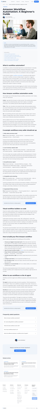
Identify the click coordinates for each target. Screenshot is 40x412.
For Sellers (12, 390)
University (19, 388)
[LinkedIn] (36, 408)
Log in (32, 1)
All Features (5, 391)
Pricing (23, 1)
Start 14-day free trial (30, 203)
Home (4, 4)
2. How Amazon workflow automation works (11, 55)
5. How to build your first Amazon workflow (11, 59)
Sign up (36, 1)
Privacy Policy (27, 390)
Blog (7, 4)
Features (18, 1)
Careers (26, 388)
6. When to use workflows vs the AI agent (11, 60)
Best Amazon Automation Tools (19, 401)
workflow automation (18, 75)
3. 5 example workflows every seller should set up (12, 56)
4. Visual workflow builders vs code (10, 57)
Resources (27, 1)
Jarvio (22, 250)
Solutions (12, 1)
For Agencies (12, 388)
